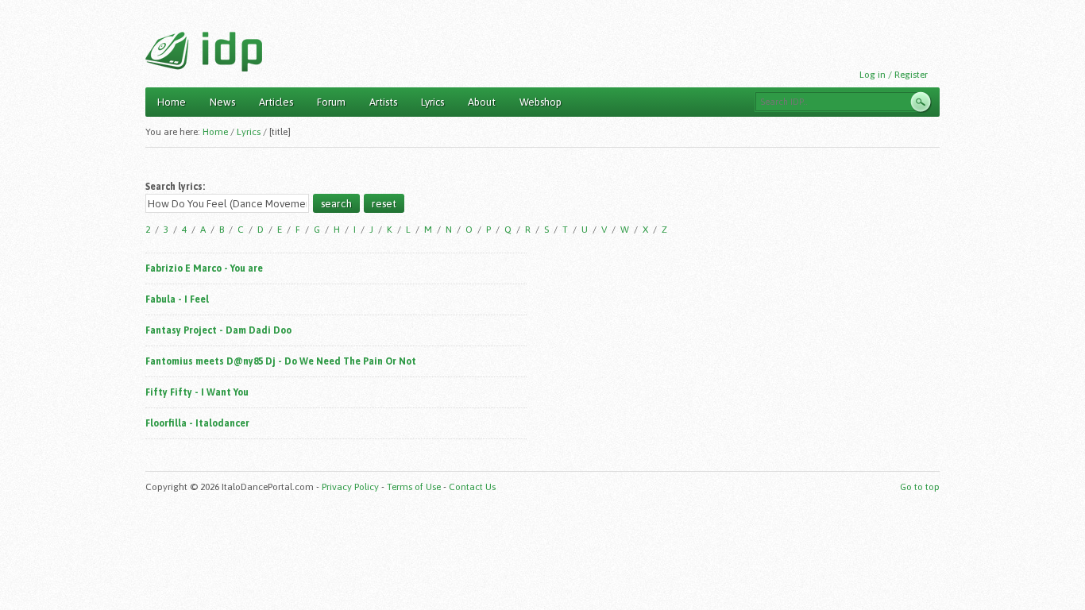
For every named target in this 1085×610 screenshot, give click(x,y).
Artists (383, 102)
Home (171, 102)
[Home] (203, 51)
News (222, 102)
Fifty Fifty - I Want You (197, 392)
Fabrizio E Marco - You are (204, 268)
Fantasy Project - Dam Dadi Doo (218, 330)
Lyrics (432, 102)
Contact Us (472, 486)
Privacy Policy (350, 486)
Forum (331, 102)
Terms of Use (414, 486)
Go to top (920, 486)
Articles (276, 102)
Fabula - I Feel (177, 299)
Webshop (540, 102)
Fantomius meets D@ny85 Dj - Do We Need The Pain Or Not (280, 361)
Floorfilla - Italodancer (197, 423)
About (482, 102)
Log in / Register (893, 74)
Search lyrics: (175, 186)
